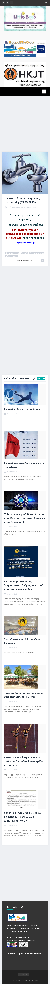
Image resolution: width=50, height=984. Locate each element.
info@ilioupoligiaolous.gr (20, 937)
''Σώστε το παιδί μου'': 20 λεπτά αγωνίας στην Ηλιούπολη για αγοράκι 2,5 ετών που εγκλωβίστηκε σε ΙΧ (24, 518)
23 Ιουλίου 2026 (11, 825)
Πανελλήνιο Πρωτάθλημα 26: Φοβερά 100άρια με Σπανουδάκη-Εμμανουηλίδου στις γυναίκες (23, 761)
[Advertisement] (25, 124)
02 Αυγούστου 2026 (12, 472)
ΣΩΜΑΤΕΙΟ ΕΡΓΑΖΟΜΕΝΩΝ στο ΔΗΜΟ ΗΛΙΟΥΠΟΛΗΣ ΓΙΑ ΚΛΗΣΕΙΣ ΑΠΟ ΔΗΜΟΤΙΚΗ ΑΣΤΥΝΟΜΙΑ (22, 817)
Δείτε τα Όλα (41, 378)
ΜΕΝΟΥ (44, 91)
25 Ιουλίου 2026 (11, 770)
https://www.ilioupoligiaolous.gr (25, 940)
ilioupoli (14, 256)
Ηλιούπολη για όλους (36, 253)
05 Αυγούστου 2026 (12, 414)
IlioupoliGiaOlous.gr (31, 980)
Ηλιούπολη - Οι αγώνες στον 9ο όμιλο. (23, 409)
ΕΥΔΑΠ (8, 256)
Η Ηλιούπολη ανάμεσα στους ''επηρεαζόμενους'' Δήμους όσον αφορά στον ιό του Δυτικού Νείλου (23, 585)
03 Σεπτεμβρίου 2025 (30, 207)
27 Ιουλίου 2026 (11, 527)
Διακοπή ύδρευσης (12, 253)
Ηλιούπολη (24, 253)
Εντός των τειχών (14, 207)
